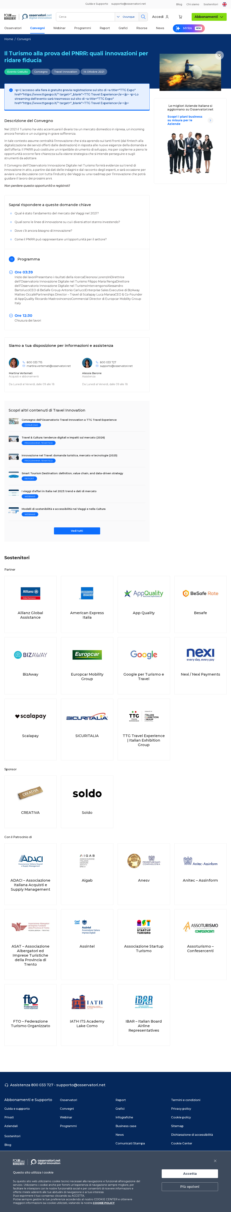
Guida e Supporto (96, 3)
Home (8, 39)
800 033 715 (34, 362)
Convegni (24, 39)
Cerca (143, 16)
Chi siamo (192, 4)
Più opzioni (189, 1187)
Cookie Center (181, 1143)
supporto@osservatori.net (116, 366)
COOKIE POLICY (104, 1203)
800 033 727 (108, 362)
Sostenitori (211, 4)
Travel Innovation (65, 71)
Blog (179, 4)
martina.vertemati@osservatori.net (49, 366)
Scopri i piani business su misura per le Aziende (184, 120)
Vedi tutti (77, 530)
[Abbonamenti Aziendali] (210, 120)
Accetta (190, 1174)
